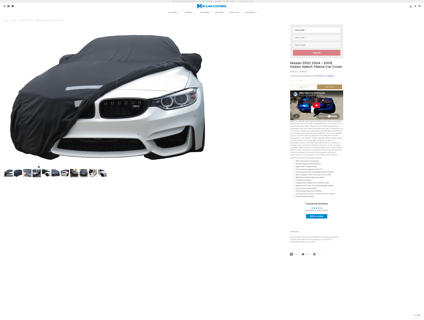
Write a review (316, 216)
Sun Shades (204, 12)
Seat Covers (234, 12)
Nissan (14, 20)
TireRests (189, 12)
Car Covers (173, 12)
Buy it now (329, 87)
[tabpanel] (107, 96)
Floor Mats (219, 12)
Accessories (250, 12)
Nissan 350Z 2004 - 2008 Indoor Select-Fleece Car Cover (42, 20)
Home (6, 20)
